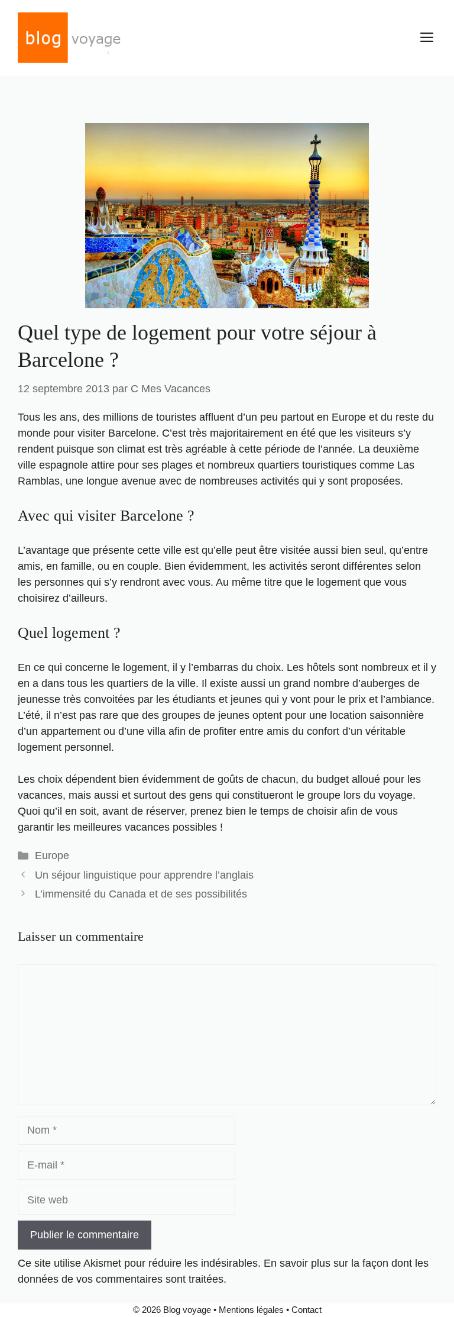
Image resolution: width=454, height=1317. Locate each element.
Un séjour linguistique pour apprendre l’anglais (144, 875)
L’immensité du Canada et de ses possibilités (141, 894)
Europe (52, 855)
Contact (306, 1310)
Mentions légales (251, 1310)
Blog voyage (187, 1310)
